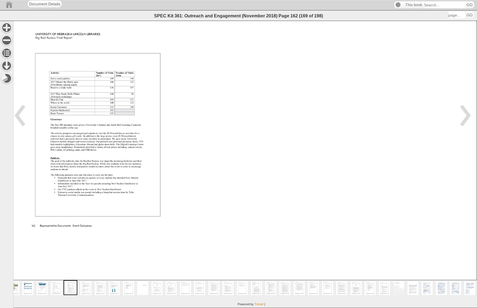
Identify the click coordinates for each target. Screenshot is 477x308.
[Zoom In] (6, 27)
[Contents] (6, 52)
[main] (245, 164)
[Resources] (6, 65)
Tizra (259, 304)
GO (469, 4)
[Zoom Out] (6, 40)
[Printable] (6, 78)
